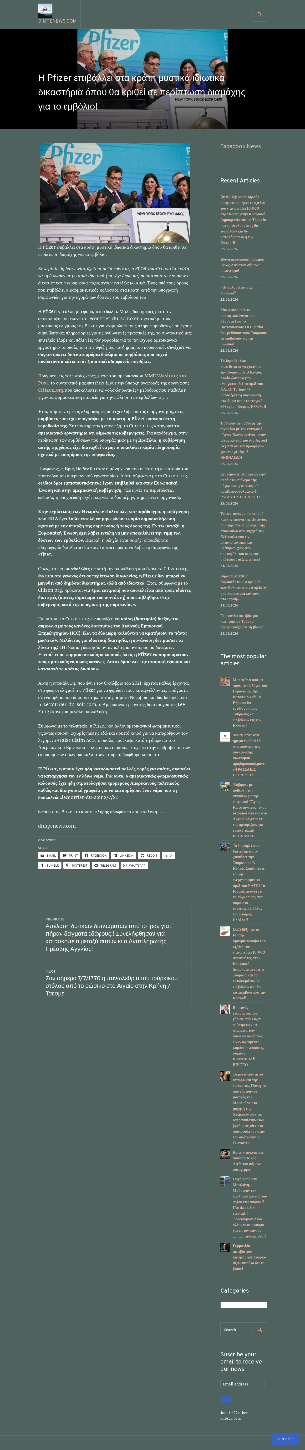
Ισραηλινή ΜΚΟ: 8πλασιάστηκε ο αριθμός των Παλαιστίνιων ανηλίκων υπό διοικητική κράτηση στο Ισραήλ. (243, 587)
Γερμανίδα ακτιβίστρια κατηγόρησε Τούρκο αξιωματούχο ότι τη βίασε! (241, 621)
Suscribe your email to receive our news (241, 1362)
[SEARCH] (260, 14)
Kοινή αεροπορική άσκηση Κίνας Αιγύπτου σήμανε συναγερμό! (242, 265)
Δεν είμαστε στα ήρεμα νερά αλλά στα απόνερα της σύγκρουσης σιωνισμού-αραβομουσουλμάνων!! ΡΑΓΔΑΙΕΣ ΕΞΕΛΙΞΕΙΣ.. (243, 485)
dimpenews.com (57, 21)
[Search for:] (243, 1329)
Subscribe (286, 1438)
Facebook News (240, 147)
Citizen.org (51, 389)
